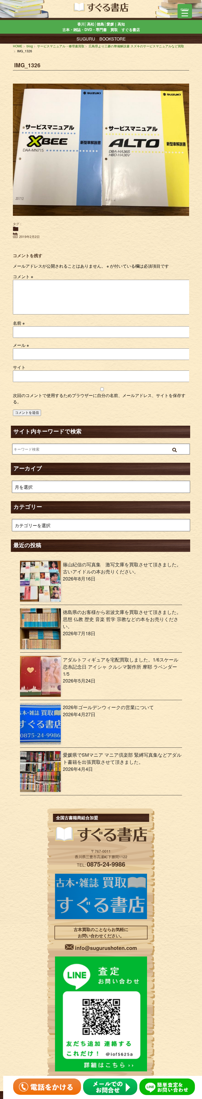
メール (21, 345)
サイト (19, 367)
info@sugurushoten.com (106, 948)
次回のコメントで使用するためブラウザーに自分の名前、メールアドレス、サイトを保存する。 (99, 398)
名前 (19, 323)
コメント (23, 276)
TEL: (101, 865)
